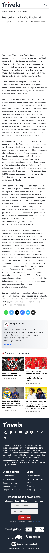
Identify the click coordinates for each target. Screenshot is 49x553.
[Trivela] (11, 4)
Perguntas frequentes (12, 490)
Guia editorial (8, 479)
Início (5, 11)
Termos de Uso (33, 476)
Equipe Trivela (17, 323)
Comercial (31, 486)
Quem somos (8, 476)
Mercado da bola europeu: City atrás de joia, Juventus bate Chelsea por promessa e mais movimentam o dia (36, 405)
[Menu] (41, 4)
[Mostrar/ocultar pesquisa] (45, 4)
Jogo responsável (34, 490)
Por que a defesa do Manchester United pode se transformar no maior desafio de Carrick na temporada (36, 376)
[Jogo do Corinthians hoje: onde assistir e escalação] (13, 364)
